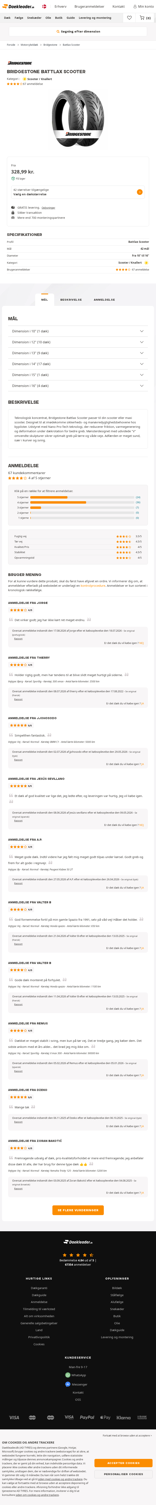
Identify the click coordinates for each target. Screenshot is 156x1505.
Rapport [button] (18, 638)
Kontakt (119, 6)
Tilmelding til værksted (39, 1309)
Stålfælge (117, 1295)
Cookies (39, 1344)
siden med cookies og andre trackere (60, 1479)
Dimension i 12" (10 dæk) (31, 342)
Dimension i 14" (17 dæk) (31, 364)
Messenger (79, 1384)
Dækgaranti (39, 1288)
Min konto (146, 6)
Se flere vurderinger (78, 1210)
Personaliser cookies (123, 1474)
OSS (78, 1399)
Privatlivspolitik (39, 1337)
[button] (78, 497)
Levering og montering (95, 18)
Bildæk (117, 1288)
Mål (44, 299)
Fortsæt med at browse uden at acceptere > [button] (127, 1435)
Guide (71, 18)
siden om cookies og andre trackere (37, 1495)
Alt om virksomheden (39, 1316)
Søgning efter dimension (80, 31)
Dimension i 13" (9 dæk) (30, 353)
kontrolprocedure (93, 585)
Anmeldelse (104, 299)
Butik (59, 18)
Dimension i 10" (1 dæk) (30, 331)
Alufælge (117, 1302)
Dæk (7, 18)
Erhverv (60, 6)
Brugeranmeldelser (89, 6)
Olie (48, 18)
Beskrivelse (71, 299)
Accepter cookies (123, 1463)
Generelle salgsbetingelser (39, 1323)
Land (39, 1330)
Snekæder (34, 18)
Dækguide (39, 1295)
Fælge (19, 18)
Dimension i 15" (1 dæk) (30, 375)
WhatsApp (79, 1375)
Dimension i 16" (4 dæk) (30, 386)
